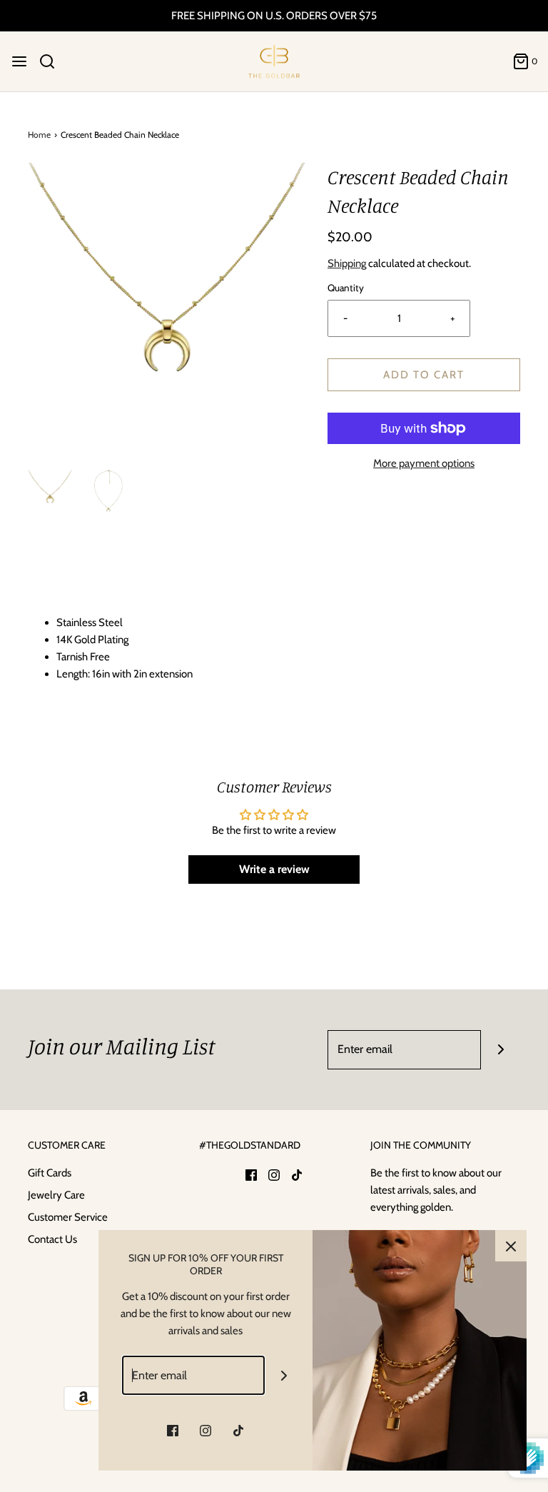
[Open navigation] (19, 61)
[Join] (500, 1049)
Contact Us (52, 1239)
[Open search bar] (52, 61)
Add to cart (424, 374)
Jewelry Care (56, 1195)
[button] (50, 492)
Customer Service (68, 1217)
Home (39, 134)
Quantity (346, 287)
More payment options (424, 463)
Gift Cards (49, 1172)
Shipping (347, 263)
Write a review (274, 869)
